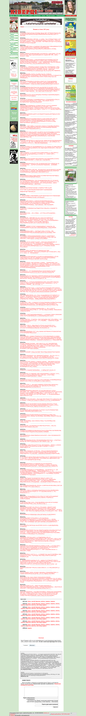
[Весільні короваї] (70, 100)
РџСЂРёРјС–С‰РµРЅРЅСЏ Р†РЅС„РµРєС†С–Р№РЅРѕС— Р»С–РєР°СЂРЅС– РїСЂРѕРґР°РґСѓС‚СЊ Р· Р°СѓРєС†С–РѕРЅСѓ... (71, 106)
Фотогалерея (14, 50)
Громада (12, 35)
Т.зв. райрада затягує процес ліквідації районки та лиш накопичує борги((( (69, 72)
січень (29, 601)
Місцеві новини (50, 15)
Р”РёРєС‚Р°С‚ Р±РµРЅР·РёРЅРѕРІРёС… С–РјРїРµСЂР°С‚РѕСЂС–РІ (37, 370)
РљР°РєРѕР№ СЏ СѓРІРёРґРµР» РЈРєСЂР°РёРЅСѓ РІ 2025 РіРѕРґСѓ (38, 514)
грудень (44, 604)
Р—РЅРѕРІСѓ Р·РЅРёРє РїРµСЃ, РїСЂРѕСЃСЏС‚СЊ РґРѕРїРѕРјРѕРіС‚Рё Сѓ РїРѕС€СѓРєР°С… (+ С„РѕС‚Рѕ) (70, 124)
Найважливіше (60, 15)
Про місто (24, 15)
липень (58, 603)
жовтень (33, 604)
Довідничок (14, 80)
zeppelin (12, 715)
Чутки (43, 15)
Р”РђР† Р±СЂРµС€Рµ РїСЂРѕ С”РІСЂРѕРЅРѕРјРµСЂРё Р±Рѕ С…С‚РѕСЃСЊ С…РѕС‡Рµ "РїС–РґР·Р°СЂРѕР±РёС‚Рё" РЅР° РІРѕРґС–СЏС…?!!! (41, 441)
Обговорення (14, 53)
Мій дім (12, 42)
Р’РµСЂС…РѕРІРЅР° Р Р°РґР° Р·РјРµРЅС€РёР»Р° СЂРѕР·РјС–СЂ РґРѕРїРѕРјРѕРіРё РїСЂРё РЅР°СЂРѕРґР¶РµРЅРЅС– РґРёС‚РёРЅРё (38, 227)
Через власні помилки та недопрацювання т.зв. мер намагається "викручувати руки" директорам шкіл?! (70, 221)
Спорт (12, 39)
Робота (30, 15)
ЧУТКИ (71, 216)
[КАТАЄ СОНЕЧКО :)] (70, 181)
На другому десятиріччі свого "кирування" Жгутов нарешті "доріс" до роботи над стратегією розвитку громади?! (70, 66)
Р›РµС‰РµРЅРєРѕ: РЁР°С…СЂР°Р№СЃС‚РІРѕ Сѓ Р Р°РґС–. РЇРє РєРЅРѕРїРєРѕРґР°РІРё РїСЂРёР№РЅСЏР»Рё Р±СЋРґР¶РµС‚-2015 (37, 232)
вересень (28, 604)
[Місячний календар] (14, 132)
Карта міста (14, 99)
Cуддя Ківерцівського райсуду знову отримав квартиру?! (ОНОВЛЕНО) (70, 232)
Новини (22, 26)
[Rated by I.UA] (74, 714)
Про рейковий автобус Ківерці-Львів (14, 92)
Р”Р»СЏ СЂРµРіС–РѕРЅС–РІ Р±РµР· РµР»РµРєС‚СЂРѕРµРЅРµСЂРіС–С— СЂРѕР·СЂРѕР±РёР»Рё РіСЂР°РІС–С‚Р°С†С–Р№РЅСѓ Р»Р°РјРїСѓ (39, 573)
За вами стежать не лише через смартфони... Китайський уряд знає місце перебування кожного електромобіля (70, 154)
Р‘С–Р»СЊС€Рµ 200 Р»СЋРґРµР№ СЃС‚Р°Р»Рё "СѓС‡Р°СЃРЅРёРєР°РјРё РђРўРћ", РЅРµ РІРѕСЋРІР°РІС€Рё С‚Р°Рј (39, 410)
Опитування (13, 54)
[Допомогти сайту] (61, 3)
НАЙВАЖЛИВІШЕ (70, 58)
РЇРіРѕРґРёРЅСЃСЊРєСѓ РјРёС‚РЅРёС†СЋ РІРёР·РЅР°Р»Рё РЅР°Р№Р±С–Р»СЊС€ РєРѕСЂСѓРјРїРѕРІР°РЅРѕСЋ (39, 176)
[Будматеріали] (70, 55)
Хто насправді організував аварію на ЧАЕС (71, 164)
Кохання (12, 45)
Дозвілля (12, 44)
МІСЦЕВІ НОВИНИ (71, 101)
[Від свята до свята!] (14, 109)
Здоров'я (12, 38)
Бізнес (12, 34)
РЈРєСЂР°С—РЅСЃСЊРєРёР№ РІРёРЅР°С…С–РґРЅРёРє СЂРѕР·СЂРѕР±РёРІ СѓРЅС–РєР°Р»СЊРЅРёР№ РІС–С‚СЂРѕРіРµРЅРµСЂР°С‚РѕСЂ (41, 315)
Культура (12, 40)
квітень (43, 601)
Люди (12, 47)
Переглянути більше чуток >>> (72, 235)
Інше (11, 51)
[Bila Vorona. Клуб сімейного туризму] (14, 163)
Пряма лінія (13, 33)
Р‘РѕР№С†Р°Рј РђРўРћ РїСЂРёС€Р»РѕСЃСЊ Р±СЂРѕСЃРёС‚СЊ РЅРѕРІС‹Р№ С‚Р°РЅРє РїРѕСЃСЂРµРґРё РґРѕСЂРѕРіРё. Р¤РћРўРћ (40, 431)
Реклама (18, 15)
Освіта (12, 36)
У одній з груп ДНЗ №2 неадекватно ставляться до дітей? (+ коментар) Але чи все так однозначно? (70, 227)
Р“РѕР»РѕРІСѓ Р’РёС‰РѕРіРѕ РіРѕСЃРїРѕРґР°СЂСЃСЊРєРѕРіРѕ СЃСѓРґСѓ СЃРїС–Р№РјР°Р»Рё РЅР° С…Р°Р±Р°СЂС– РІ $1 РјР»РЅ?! (39, 159)
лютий (33, 601)
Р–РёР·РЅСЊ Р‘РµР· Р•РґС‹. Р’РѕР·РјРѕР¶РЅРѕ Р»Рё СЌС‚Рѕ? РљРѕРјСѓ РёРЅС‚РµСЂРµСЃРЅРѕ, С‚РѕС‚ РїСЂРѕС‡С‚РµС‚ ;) (39, 503)
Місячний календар (14, 95)
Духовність (13, 48)
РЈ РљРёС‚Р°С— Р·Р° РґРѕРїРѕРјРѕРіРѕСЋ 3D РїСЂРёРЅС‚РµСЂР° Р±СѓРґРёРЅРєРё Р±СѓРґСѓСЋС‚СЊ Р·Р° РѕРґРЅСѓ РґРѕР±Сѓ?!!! (37, 272)
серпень (23, 604)
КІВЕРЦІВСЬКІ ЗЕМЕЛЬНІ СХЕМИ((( (69, 61)
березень (38, 601)
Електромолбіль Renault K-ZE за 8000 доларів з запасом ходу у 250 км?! (71, 149)
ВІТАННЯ (12, 57)
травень (48, 601)
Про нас (12, 15)
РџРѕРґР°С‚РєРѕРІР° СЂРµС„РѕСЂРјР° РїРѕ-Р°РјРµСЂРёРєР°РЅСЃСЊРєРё (40, 352)
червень (53, 601)
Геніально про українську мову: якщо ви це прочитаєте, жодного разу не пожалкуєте (70, 160)
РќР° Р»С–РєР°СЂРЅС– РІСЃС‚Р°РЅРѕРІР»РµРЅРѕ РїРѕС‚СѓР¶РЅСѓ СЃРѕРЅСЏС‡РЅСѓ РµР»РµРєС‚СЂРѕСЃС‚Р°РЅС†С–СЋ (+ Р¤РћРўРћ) (72, 131)
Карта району (14, 97)
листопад (39, 604)
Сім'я (11, 46)
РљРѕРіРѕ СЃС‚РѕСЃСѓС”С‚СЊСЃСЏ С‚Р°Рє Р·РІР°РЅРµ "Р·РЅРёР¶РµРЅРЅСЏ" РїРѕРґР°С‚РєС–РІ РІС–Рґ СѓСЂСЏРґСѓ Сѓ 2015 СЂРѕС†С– (40, 380)
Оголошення (37, 15)
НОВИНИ (71, 145)
